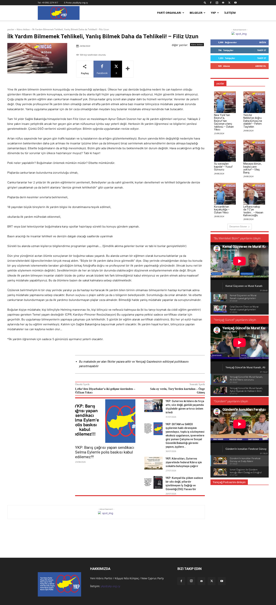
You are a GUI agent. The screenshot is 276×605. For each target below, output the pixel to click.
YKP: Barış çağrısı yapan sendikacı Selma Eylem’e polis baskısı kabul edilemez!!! (104, 452)
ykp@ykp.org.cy (80, 2)
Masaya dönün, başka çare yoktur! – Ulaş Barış (252, 168)
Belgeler (196, 12)
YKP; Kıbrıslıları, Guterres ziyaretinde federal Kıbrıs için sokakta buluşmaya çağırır (184, 462)
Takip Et (261, 50)
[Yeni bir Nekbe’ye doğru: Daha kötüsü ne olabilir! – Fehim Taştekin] (254, 102)
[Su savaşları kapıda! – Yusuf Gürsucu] (225, 151)
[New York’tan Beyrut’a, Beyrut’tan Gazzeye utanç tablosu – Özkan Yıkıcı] (225, 102)
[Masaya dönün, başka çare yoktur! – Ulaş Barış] (254, 151)
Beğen (262, 42)
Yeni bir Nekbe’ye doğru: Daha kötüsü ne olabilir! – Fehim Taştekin (252, 121)
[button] (205, 2)
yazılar (10, 29)
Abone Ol (260, 66)
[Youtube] (235, 2)
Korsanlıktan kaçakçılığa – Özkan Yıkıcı (222, 209)
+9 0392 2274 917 (50, 2)
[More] (128, 69)
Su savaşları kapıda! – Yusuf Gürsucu (223, 166)
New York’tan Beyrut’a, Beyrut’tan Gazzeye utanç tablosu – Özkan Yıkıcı (224, 122)
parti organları (169, 12)
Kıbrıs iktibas (23, 29)
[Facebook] (210, 2)
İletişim (230, 12)
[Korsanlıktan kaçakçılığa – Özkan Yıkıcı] (225, 194)
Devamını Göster (238, 226)
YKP (213, 12)
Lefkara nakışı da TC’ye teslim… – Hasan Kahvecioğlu (253, 211)
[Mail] (223, 2)
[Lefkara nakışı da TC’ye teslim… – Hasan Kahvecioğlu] (254, 194)
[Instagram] (217, 2)
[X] (229, 2)
